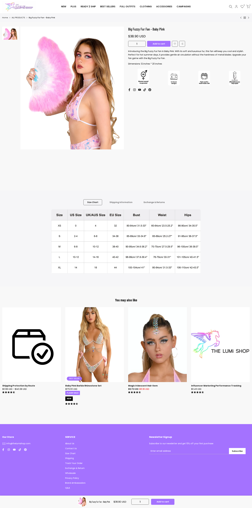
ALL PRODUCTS (18, 17)
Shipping (69, 458)
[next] (118, 104)
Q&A (67, 487)
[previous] (26, 104)
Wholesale (70, 473)
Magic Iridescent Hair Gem (143, 385)
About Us (69, 443)
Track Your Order (74, 463)
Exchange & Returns (154, 202)
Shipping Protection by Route (18, 385)
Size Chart (92, 202)
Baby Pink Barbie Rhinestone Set (83, 385)
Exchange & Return (75, 468)
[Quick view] (58, 324)
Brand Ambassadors (75, 482)
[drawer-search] (230, 6)
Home (5, 17)
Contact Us (71, 448)
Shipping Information (121, 202)
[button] (175, 44)
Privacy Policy (72, 478)
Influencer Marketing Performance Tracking (216, 385)
